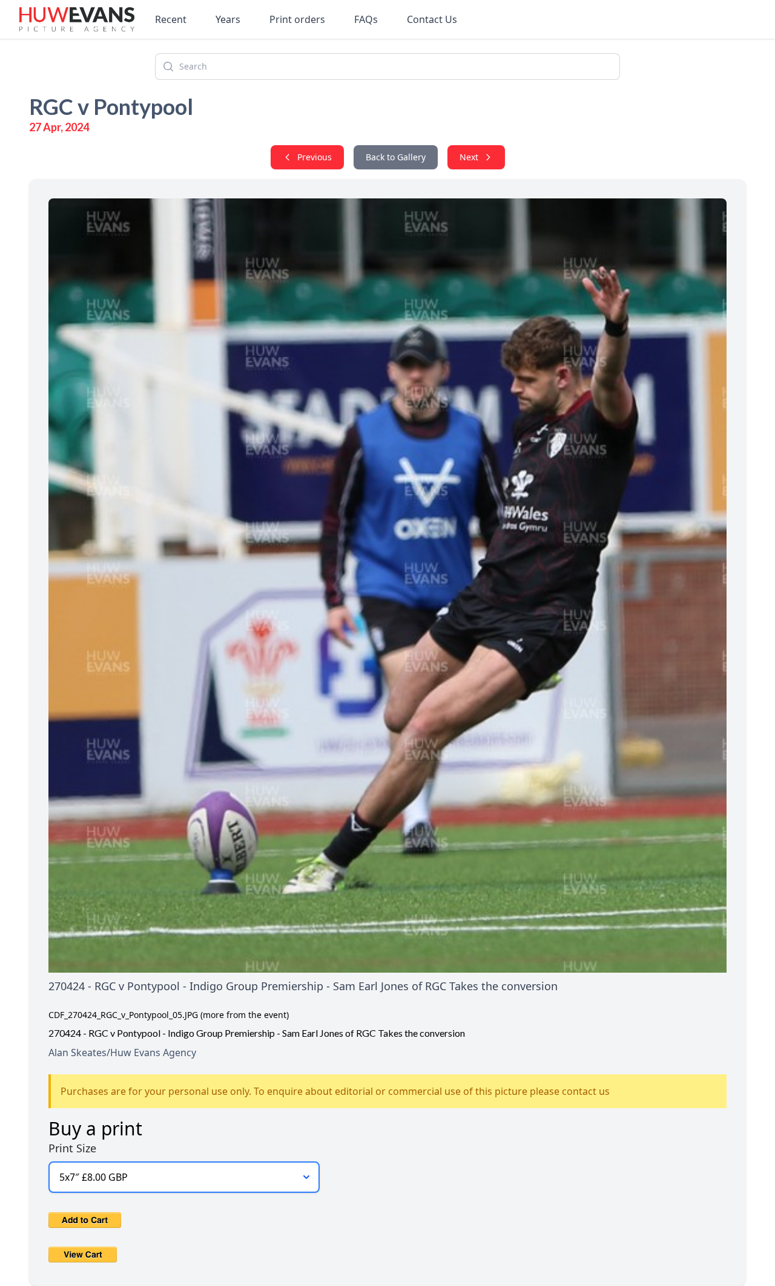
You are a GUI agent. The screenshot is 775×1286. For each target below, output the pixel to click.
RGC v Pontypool (111, 106)
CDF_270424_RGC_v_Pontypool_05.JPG (123, 1014)
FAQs (366, 19)
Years (228, 19)
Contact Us (432, 19)
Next (469, 157)
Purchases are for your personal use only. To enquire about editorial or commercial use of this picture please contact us (335, 1091)
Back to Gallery (396, 157)
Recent (170, 19)
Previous (314, 157)
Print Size (72, 1148)
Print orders (297, 19)
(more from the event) (244, 1014)
